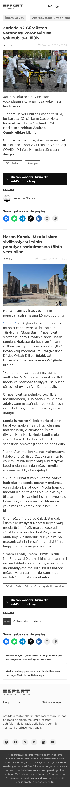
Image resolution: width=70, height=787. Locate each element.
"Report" (9, 323)
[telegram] (22, 218)
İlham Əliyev (14, 18)
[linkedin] (39, 218)
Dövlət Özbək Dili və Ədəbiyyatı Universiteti (36, 586)
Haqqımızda (11, 702)
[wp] (14, 218)
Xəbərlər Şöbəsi (24, 198)
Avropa (33, 163)
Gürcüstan (13, 163)
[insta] (15, 742)
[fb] (6, 218)
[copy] (55, 218)
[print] (47, 218)
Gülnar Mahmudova (27, 621)
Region (8, 45)
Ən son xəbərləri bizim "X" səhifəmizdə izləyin (29, 179)
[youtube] (53, 742)
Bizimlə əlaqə (51, 702)
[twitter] (31, 218)
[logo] (13, 6)
